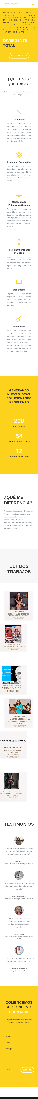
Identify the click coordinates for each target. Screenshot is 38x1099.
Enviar (27, 1069)
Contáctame (19, 55)
